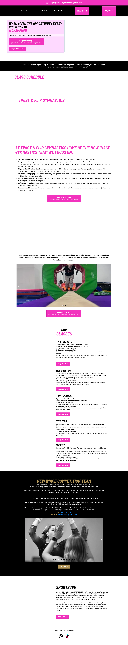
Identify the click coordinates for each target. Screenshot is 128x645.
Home (19, 11)
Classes (28, 11)
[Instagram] (61, 636)
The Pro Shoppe (48, 11)
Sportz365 (40, 11)
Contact (34, 11)
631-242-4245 (66, 512)
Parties (23, 11)
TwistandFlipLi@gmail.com (67, 514)
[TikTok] (67, 636)
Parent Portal (58, 11)
